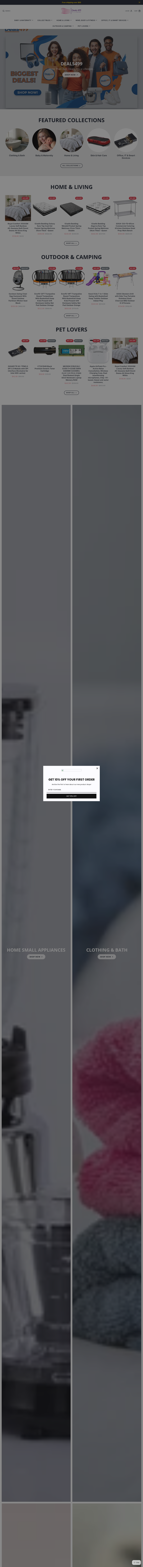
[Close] (97, 768)
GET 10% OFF (71, 796)
